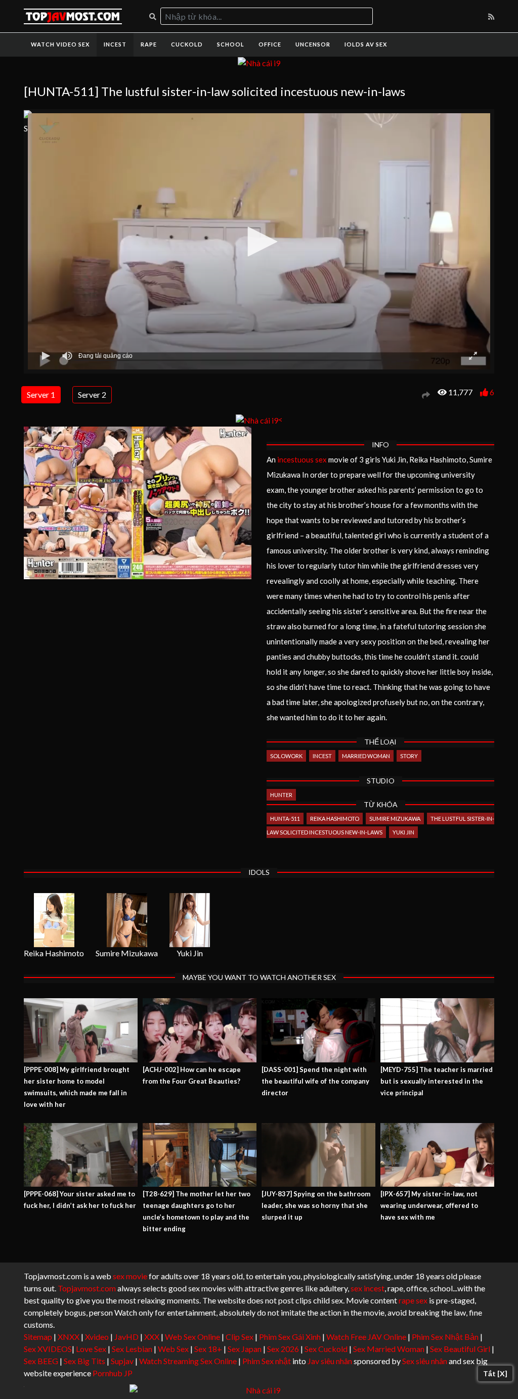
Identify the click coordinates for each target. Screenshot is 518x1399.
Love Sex (91, 1349)
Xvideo (97, 1336)
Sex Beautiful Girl (460, 1349)
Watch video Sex (60, 44)
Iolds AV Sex (365, 44)
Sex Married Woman (388, 1349)
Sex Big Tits (84, 1361)
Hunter (281, 794)
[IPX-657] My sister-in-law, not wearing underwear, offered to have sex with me (429, 1205)
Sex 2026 (283, 1349)
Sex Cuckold (326, 1349)
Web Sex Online (192, 1336)
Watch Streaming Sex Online (188, 1361)
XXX (151, 1336)
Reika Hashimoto (334, 818)
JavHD (126, 1336)
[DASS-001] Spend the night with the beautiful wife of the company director (315, 1081)
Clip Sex (239, 1336)
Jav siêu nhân (330, 1361)
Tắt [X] (495, 1373)
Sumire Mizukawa (394, 818)
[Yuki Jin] (189, 920)
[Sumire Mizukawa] (127, 920)
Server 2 (92, 394)
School (230, 44)
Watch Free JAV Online (366, 1336)
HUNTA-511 (285, 818)
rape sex (413, 1300)
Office (269, 44)
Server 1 (41, 394)
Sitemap (38, 1336)
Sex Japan (245, 1349)
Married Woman (366, 756)
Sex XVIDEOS (48, 1349)
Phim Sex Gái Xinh (290, 1336)
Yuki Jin (403, 832)
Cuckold (187, 44)
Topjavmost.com (87, 1288)
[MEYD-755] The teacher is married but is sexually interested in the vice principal (436, 1081)
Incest (115, 44)
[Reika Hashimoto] (54, 920)
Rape (149, 44)
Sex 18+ (208, 1349)
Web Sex (173, 1349)
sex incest (367, 1288)
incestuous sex (302, 459)
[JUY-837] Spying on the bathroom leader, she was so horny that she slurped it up (316, 1205)
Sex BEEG (41, 1361)
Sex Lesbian (132, 1349)
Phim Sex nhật (266, 1361)
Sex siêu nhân (424, 1361)
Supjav (122, 1361)
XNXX (68, 1336)
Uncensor (312, 44)
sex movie (130, 1276)
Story (409, 756)
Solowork (286, 756)
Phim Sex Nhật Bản (445, 1336)
